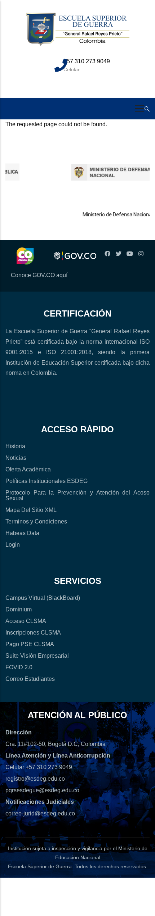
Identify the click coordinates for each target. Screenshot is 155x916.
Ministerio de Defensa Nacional (109, 214)
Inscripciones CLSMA (33, 632)
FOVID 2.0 (18, 667)
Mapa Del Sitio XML (31, 510)
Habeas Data (22, 533)
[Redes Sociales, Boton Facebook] (107, 254)
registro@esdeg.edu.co (35, 779)
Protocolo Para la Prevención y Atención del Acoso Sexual (77, 495)
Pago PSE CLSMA (29, 644)
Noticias (15, 458)
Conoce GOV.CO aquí (39, 275)
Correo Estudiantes (30, 679)
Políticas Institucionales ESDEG (46, 481)
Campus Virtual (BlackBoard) (42, 598)
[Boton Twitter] (118, 254)
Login (12, 545)
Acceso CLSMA (25, 621)
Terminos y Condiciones (36, 521)
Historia (15, 446)
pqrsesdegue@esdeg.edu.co (42, 790)
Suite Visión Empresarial (37, 656)
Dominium (18, 609)
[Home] (77, 33)
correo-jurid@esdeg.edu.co (40, 813)
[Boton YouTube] (129, 254)
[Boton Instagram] (141, 254)
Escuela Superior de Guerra (40, 866)
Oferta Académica (28, 469)
